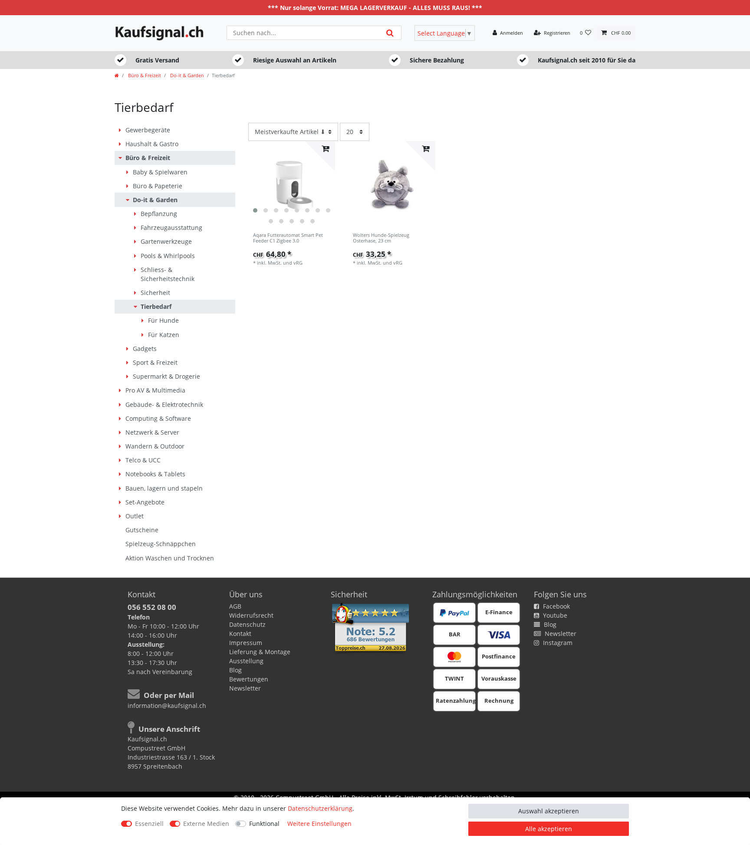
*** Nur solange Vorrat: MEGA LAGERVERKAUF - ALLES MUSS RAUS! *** (375, 7)
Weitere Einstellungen (319, 823)
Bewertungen (248, 679)
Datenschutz (247, 624)
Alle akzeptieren (548, 829)
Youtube (554, 615)
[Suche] (390, 32)
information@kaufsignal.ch (167, 705)
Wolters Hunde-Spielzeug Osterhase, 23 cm (381, 238)
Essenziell (149, 823)
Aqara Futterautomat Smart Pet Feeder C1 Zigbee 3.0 (288, 238)
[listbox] (292, 184)
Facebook (555, 606)
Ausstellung (246, 661)
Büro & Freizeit (144, 75)
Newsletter (245, 688)
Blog (235, 670)
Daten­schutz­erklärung (320, 808)
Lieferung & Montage (259, 652)
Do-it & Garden (186, 75)
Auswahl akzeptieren (548, 811)
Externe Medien (206, 823)
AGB (235, 606)
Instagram (556, 643)
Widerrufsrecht (251, 615)
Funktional (264, 823)
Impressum (245, 643)
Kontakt (240, 633)
